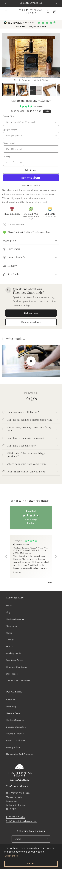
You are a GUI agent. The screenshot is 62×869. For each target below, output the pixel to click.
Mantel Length (9, 143)
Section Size (8, 116)
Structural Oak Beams (16, 666)
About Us (10, 699)
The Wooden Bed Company (19, 754)
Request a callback (31, 322)
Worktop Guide (13, 653)
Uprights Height (10, 129)
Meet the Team (13, 713)
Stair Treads (12, 673)
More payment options (31, 185)
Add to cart (31, 170)
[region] (31, 556)
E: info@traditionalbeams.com (21, 821)
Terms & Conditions (15, 740)
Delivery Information (16, 726)
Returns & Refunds (15, 733)
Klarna (9, 632)
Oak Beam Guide (14, 660)
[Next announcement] (56, 3)
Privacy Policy (13, 747)
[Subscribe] (47, 839)
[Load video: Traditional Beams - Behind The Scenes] (31, 361)
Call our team (31, 313)
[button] (6, 12)
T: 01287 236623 (15, 817)
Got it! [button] (30, 863)
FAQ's (9, 605)
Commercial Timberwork (18, 680)
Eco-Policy (11, 706)
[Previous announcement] (5, 3)
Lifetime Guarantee (15, 619)
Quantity (6, 156)
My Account (11, 626)
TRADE (9, 646)
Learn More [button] (11, 856)
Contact (9, 639)
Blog (8, 612)
